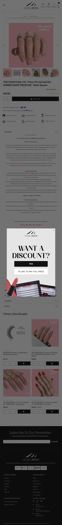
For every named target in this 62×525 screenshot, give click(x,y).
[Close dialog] (53, 230)
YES (31, 264)
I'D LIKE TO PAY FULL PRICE (31, 271)
